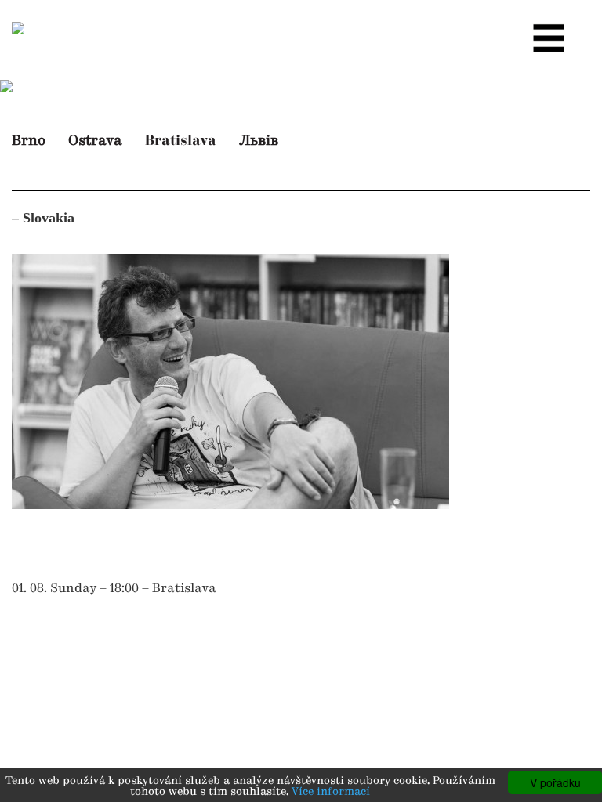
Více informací (331, 792)
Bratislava (180, 140)
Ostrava (95, 141)
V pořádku (555, 782)
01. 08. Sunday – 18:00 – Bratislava (114, 589)
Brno (28, 141)
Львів (258, 141)
